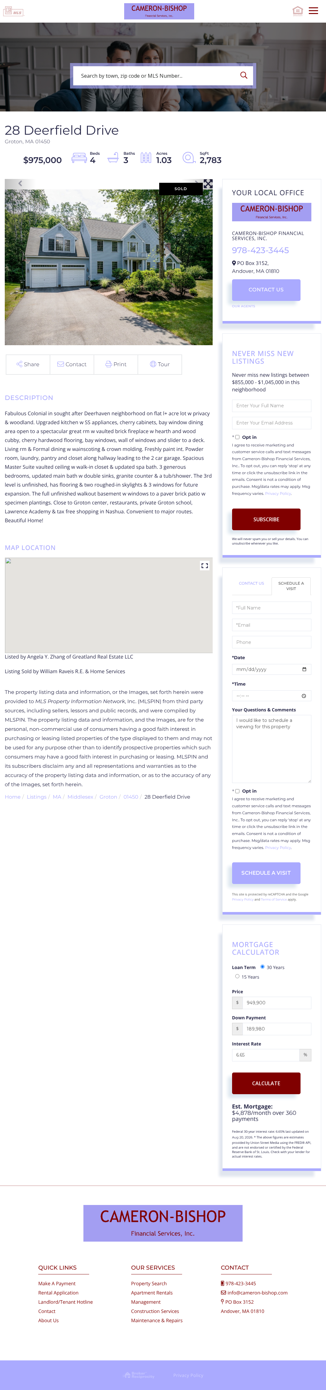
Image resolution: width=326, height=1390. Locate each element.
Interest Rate (246, 1044)
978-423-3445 (260, 250)
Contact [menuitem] (46, 1311)
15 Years (250, 977)
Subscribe (266, 519)
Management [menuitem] (146, 1302)
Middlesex (80, 797)
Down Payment (249, 1018)
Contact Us (266, 290)
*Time (239, 684)
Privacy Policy (278, 493)
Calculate (266, 1083)
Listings (36, 797)
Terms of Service (274, 899)
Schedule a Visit (291, 586)
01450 (131, 797)
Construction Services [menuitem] (155, 1311)
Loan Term (244, 968)
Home (13, 797)
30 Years (276, 968)
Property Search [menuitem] (149, 1283)
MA (57, 797)
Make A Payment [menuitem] (56, 1283)
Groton (108, 797)
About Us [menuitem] (48, 1320)
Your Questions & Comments (264, 710)
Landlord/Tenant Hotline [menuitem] (65, 1302)
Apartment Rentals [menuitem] (152, 1293)
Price (237, 992)
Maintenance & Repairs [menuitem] (157, 1320)
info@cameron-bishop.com (258, 1293)
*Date (238, 657)
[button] (245, 76)
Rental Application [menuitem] (58, 1293)
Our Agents (243, 306)
